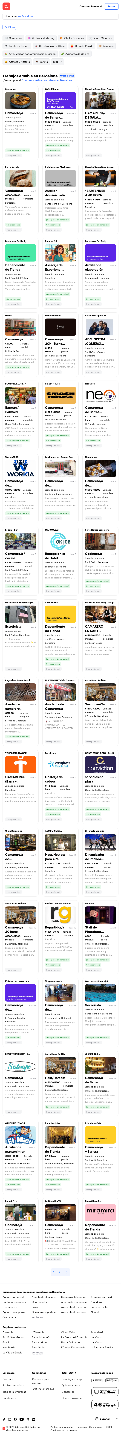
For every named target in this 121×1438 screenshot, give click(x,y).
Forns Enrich (12, 166)
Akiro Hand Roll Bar (95, 680)
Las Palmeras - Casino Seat (59, 457)
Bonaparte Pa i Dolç (15, 241)
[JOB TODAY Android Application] (111, 1380)
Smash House (52, 383)
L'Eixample (38, 1332)
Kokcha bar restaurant (17, 981)
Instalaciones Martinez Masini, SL (57, 167)
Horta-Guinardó (70, 1342)
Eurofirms (50, 753)
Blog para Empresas (14, 1391)
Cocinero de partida (44, 1311)
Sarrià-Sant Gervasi (14, 1337)
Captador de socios (14, 1301)
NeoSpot (90, 383)
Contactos (68, 1391)
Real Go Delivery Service (58, 903)
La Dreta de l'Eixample (74, 1337)
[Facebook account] (15, 1419)
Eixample (8, 1332)
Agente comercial (13, 1296)
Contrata (8, 1379)
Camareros (15, 38)
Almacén (108, 45)
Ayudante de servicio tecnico (73, 1312)
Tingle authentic (53, 981)
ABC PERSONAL (53, 830)
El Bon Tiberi (11, 529)
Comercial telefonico (73, 1296)
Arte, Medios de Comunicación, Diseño (32, 53)
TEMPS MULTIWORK (16, 753)
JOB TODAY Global (43, 1389)
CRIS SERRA (51, 602)
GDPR (109, 1427)
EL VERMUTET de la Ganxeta (60, 680)
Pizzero (36, 1306)
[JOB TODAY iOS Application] (97, 1380)
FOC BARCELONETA (15, 383)
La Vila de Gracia (12, 1352)
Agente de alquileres (44, 1296)
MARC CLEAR (52, 529)
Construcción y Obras (52, 45)
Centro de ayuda (72, 1397)
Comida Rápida (84, 45)
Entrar (111, 6)
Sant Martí (96, 1332)
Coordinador (39, 1301)
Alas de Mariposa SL (96, 315)
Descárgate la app (72, 1379)
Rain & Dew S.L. (93, 1201)
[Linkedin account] (33, 1419)
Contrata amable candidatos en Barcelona (47, 80)
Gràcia (6, 1342)
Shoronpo (10, 89)
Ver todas (37, 1317)
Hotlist (8, 315)
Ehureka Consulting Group (99, 89)
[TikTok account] (4, 1419)
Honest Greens (53, 315)
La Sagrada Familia (101, 1347)
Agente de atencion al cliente (74, 1302)
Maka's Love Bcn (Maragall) (19, 602)
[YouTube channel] (22, 1419)
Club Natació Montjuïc (97, 981)
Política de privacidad (61, 1427)
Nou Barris (9, 1347)
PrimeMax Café (93, 1123)
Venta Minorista (102, 38)
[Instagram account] (9, 1419)
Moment (89, 903)
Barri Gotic (38, 1347)
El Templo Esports (94, 830)
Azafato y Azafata (19, 61)
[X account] (27, 1419)
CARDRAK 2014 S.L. (15, 1123)
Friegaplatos (10, 1306)
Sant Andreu (39, 1342)
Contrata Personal (91, 6)
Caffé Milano (52, 89)
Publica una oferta (13, 1385)
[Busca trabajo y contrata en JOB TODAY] (6, 6)
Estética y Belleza (19, 45)
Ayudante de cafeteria (74, 1306)
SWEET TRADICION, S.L (17, 1054)
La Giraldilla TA (53, 1201)
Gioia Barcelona (13, 830)
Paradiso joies (52, 1123)
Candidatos (9, 1397)
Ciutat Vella (68, 1332)
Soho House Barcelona (97, 529)
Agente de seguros (14, 1311)
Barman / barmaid (101, 1296)
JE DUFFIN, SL (92, 1054)
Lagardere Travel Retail (17, 680)
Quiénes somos (71, 1385)
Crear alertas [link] (67, 75)
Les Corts (96, 1337)
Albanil (94, 1311)
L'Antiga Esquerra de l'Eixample (73, 1347)
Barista (44, 61)
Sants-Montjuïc (41, 1337)
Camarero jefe (98, 1306)
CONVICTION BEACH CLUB (99, 753)
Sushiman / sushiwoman (10, 1317)
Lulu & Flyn (11, 1201)
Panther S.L (51, 241)
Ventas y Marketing (43, 38)
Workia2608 (11, 457)
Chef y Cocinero (74, 38)
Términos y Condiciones (89, 1427)
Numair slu (91, 457)
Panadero (96, 1301)
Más (55, 61)
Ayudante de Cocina (77, 53)
